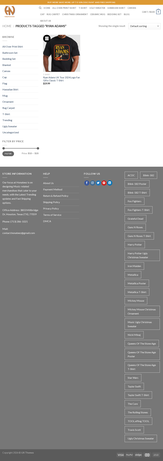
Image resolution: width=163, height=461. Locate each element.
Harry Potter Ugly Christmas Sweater (138, 255)
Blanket (6, 64)
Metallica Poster (137, 283)
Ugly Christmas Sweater (141, 438)
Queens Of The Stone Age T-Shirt (142, 367)
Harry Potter (135, 244)
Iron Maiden (134, 265)
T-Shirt (83, 8)
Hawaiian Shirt (116, 8)
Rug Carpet (53, 14)
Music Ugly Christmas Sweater (140, 324)
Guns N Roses (135, 227)
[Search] (40, 8)
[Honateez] (18, 12)
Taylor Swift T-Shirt (138, 394)
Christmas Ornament (75, 14)
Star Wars (133, 377)
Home (47, 8)
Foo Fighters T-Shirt (138, 209)
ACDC (131, 175)
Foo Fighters (134, 201)
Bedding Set (114, 14)
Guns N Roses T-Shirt (139, 235)
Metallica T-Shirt (137, 292)
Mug (5, 95)
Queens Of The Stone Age (142, 343)
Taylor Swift (134, 386)
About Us (45, 21)
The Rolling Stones (138, 412)
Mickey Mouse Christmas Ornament (142, 311)
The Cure (133, 403)
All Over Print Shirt (64, 8)
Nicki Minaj (134, 334)
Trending (7, 120)
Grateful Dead (135, 218)
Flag (4, 83)
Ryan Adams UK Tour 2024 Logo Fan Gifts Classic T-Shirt (61, 79)
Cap (42, 14)
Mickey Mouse (136, 300)
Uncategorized (10, 132)
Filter (8, 153)
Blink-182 (148, 175)
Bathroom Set (10, 52)
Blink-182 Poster (137, 183)
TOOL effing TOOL (138, 421)
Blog (127, 14)
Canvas (132, 8)
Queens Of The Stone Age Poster (142, 354)
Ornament (8, 101)
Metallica (133, 274)
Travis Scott (134, 429)
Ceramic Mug (97, 14)
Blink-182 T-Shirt (137, 192)
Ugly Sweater (97, 8)
